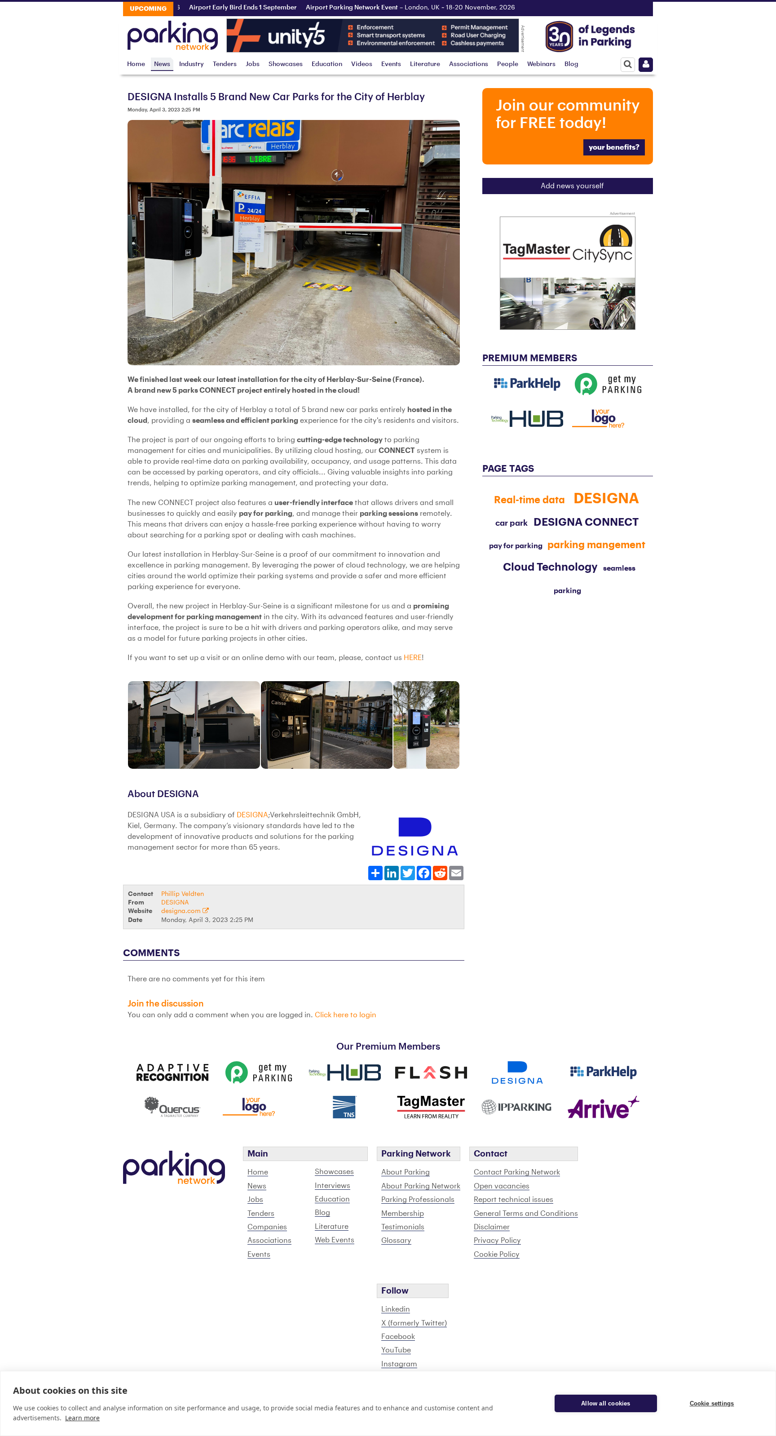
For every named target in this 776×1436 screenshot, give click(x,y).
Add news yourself (572, 186)
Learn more (82, 1418)
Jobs (253, 64)
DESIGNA (252, 815)
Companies (267, 1227)
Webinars (541, 64)
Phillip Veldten (182, 894)
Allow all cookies (605, 1403)
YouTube (396, 1350)
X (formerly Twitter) (414, 1323)
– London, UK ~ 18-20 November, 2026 (380, 7)
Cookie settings (712, 1403)
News (162, 64)
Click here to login (345, 1015)
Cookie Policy (497, 1254)
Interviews (332, 1185)
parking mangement (596, 545)
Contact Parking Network (517, 1172)
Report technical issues (513, 1199)
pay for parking (515, 546)
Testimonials (402, 1227)
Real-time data (529, 500)
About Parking (405, 1172)
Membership (402, 1213)
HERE (413, 657)
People (507, 64)
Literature (425, 64)
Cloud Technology (550, 567)
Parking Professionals (417, 1199)
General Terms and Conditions (526, 1213)
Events (391, 64)
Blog (571, 64)
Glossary (396, 1240)
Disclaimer (492, 1227)
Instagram (399, 1364)
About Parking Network (420, 1186)
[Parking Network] (173, 32)
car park (511, 523)
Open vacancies (501, 1186)
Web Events (334, 1240)
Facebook (398, 1336)
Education (327, 64)
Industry (191, 64)
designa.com (182, 911)
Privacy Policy (497, 1240)
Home (136, 64)
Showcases (286, 64)
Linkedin (395, 1309)
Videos (361, 64)
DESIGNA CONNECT (586, 522)
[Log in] (646, 65)
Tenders (225, 64)
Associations (468, 64)
